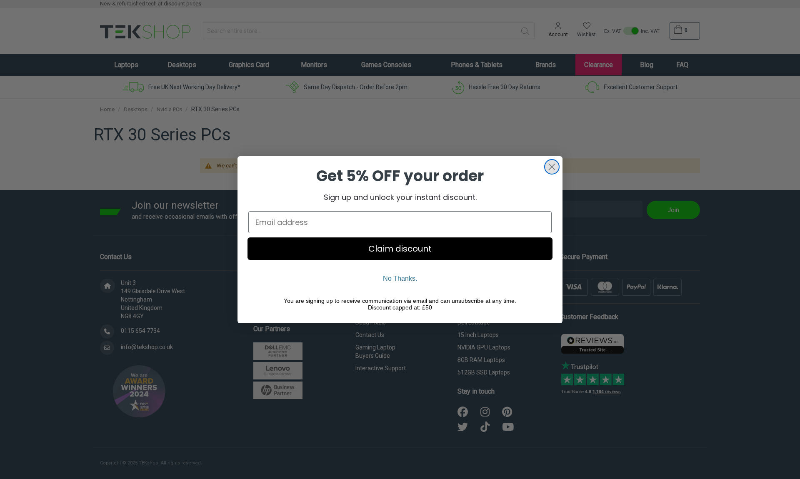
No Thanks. (400, 278)
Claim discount (400, 248)
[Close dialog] (552, 167)
